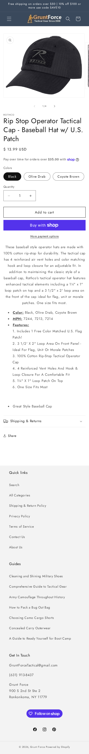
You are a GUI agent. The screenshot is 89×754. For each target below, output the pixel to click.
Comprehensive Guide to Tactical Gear (38, 586)
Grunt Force (37, 747)
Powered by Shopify (58, 747)
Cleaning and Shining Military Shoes (36, 576)
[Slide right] (55, 106)
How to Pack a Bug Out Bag (29, 607)
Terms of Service (21, 526)
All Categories (19, 495)
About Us (16, 547)
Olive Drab (37, 176)
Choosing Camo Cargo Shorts (31, 617)
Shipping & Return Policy (27, 505)
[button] (9, 19)
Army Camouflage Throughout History (37, 597)
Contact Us (17, 537)
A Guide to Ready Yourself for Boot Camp (40, 638)
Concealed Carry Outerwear (30, 628)
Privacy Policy (19, 516)
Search (14, 485)
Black (12, 176)
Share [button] (12, 435)
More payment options (44, 236)
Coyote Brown (68, 176)
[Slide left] (34, 106)
